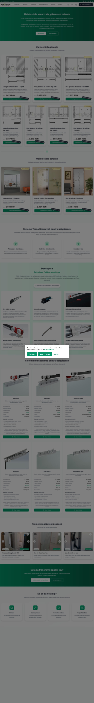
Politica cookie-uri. (49, 349)
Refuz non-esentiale (45, 354)
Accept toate (32, 354)
